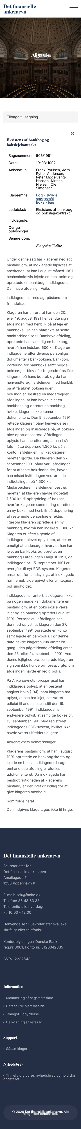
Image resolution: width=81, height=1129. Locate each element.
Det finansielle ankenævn (19, 8)
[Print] (72, 133)
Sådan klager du (19, 1049)
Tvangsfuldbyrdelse (22, 1014)
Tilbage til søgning (22, 117)
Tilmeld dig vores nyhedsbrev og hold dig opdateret (39, 1077)
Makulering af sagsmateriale (29, 998)
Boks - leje (45, 202)
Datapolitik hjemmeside (25, 1006)
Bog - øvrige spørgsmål (46, 197)
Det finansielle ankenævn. (44, 1111)
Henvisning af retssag (24, 1022)
